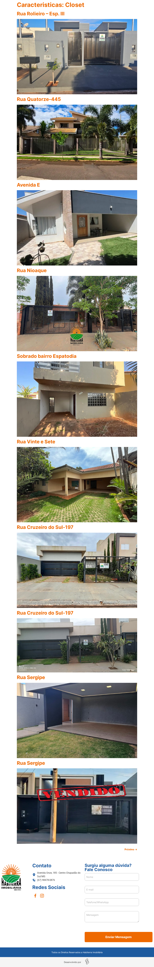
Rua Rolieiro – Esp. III (41, 14)
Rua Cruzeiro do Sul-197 (45, 527)
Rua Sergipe (31, 677)
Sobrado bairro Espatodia (47, 356)
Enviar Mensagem (118, 937)
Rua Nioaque (32, 270)
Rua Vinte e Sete (36, 442)
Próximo (131, 849)
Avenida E (28, 185)
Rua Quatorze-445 (39, 99)
